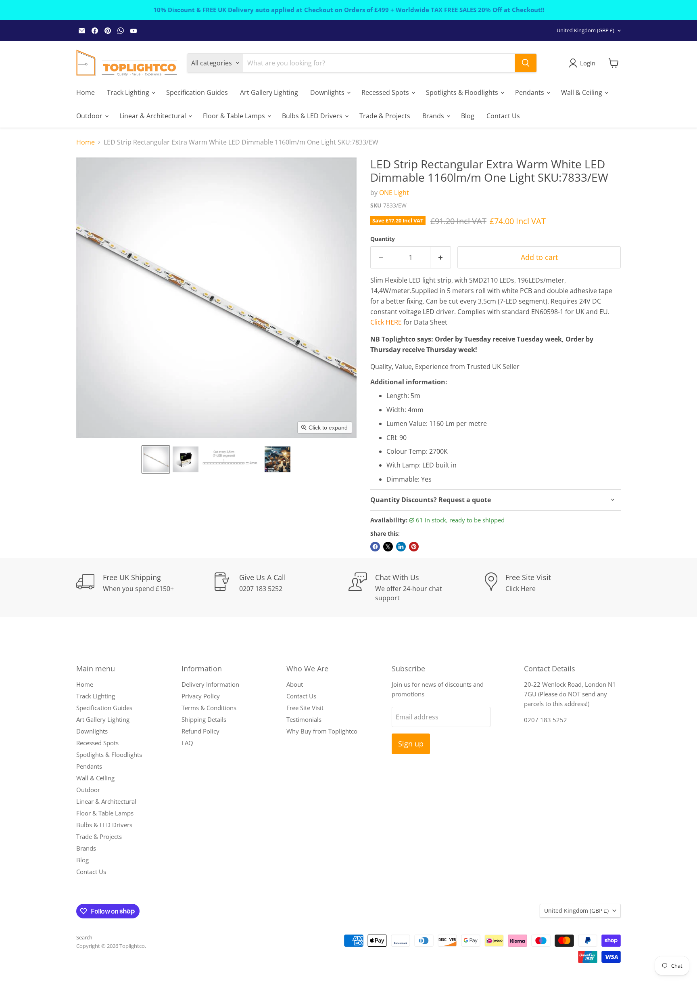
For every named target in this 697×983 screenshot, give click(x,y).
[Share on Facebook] (375, 546)
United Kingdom (585, 30)
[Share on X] (388, 546)
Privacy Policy (201, 696)
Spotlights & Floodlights (463, 92)
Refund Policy (200, 731)
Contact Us (503, 115)
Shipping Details (204, 719)
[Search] (525, 63)
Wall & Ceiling (582, 92)
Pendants (530, 92)
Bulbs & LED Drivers (313, 115)
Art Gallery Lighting (269, 92)
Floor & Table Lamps (235, 115)
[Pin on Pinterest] (414, 546)
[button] (155, 459)
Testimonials (303, 719)
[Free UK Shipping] (144, 587)
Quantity (382, 239)
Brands (434, 115)
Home (85, 92)
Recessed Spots (386, 92)
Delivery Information (210, 684)
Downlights (328, 92)
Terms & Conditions (209, 708)
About (294, 684)
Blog (467, 115)
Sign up (411, 743)
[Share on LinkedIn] (401, 546)
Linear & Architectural (153, 115)
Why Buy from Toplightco (321, 731)
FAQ (187, 743)
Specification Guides (197, 92)
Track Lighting (129, 92)
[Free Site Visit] (553, 587)
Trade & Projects (384, 115)
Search (84, 937)
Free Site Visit (304, 708)
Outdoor (90, 115)
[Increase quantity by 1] (440, 257)
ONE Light (394, 192)
